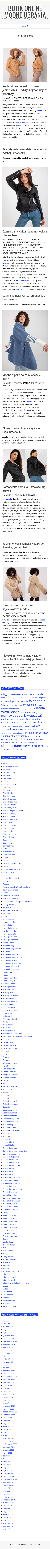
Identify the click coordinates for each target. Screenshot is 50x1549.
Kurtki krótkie (8, 989)
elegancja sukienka (18, 701)
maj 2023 (6, 1423)
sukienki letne (32, 739)
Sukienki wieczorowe (11, 1198)
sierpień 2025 (8, 1347)
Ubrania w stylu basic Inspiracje (16, 1283)
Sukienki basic (9, 1142)
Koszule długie (9, 981)
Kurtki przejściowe (10, 995)
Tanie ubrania (21, 742)
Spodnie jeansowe (10, 1121)
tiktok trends (8, 1251)
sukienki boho (8, 1145)
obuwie (6, 1039)
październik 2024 (10, 1376)
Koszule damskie (10, 978)
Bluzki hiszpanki (9, 799)
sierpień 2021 (8, 1485)
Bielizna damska (9, 784)
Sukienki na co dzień (11, 1177)
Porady (6, 1066)
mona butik (8, 250)
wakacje (6, 1289)
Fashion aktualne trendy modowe (16, 887)
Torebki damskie (9, 1259)
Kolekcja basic (8, 925)
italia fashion (14, 708)
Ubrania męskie (9, 1280)
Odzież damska (9, 1042)
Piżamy (6, 1057)
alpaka (29, 401)
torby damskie (9, 1256)
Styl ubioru (7, 1133)
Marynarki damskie (11, 1019)
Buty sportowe (9, 854)
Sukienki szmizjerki (10, 1192)
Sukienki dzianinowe (11, 1154)
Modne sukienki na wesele (14, 1033)
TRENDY (6, 1265)
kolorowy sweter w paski (27, 709)
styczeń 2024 (8, 1403)
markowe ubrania (10, 719)
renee (41, 729)
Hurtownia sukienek (11, 896)
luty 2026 (6, 1329)
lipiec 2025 (7, 1350)
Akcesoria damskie (10, 766)
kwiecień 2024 (8, 1394)
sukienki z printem (10, 1209)
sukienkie (5, 739)
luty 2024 (6, 1400)
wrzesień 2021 (9, 1482)
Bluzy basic (7, 822)
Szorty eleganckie (10, 1236)
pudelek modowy (10, 1077)
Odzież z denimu (10, 1048)
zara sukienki (35, 746)
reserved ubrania (18, 733)
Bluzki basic (8, 793)
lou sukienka (25, 712)
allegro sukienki (10, 694)
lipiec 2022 (7, 1453)
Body (5, 840)
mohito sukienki (30, 722)
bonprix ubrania (26, 698)
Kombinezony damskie (12, 948)
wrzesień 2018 (9, 1500)
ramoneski (13, 101)
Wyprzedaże (8, 1295)
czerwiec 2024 (8, 1388)
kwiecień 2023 (8, 1426)
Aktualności (7, 769)
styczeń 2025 (8, 1368)
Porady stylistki (9, 1069)
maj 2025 (6, 1356)
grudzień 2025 (9, 1335)
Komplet (6, 951)
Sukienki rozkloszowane (12, 1189)
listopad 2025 (8, 1338)
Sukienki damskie (10, 1148)
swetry (5, 1212)
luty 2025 (6, 1365)
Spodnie (6, 1107)
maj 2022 (6, 1459)
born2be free (8, 846)
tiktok (5, 1248)
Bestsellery (7, 778)
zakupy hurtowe (9, 1300)
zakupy (6, 1297)
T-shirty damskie (10, 1245)
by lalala (35, 698)
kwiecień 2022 (8, 1461)
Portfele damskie (10, 1072)
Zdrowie (6, 1303)
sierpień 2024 (8, 1382)
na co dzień (20, 289)
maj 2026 (6, 1321)
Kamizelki (7, 907)
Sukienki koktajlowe (11, 1163)
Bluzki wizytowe (9, 808)
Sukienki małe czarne (11, 1165)
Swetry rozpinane (10, 1227)
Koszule (6, 975)
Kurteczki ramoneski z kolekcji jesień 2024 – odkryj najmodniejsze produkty (24, 90)
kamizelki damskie (10, 910)
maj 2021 (6, 1494)
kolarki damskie (9, 922)
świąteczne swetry (14, 749)
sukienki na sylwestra (11, 1183)
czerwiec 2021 (8, 1491)
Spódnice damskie (10, 1101)
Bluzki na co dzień (10, 805)
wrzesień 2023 (9, 1415)
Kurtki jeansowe (9, 986)
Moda (8, 98)
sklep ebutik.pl (19, 736)
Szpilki (5, 1239)
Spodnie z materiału (11, 1130)
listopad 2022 (8, 1441)
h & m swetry (18, 705)
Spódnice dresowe (10, 1104)
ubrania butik (32, 743)
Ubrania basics (9, 1274)
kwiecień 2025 (8, 1359)
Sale (4, 1083)
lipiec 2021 (7, 1488)
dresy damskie (9, 872)
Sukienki (6, 1139)
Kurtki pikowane (9, 992)
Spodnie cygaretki (10, 1110)
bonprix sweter (16, 698)
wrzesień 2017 (9, 1526)
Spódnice (7, 1095)
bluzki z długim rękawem (13, 810)
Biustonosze (8, 787)
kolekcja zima (8, 942)
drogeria (6, 875)
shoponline (7, 1089)
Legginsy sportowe (10, 1010)
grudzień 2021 (9, 1473)
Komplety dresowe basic (13, 963)
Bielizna (6, 781)
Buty (5, 849)
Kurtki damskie (13, 239)
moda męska (8, 1028)
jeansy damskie (9, 904)
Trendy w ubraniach (11, 1271)
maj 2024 (6, 1391)
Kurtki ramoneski (10, 1001)
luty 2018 (6, 1520)
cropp (5, 857)
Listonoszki (7, 1016)
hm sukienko (29, 704)
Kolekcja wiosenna (10, 940)
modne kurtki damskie (33, 247)
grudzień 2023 (9, 1406)
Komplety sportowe (11, 969)
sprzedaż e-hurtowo (21, 280)
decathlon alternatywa (12, 863)
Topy (5, 1253)
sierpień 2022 (8, 1450)
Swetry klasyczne (10, 1221)
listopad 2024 (8, 1373)
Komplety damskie (10, 954)
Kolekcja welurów (10, 937)
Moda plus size (9, 1030)
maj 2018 (6, 1511)
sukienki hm (18, 739)
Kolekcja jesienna (10, 928)
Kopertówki (7, 972)
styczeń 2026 (8, 1332)
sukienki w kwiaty (10, 1195)
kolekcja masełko (10, 931)
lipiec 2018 (7, 1506)
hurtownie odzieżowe (11, 898)
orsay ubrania (32, 730)
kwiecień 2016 (8, 1529)
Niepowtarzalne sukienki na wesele (17, 1036)
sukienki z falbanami (11, 1201)
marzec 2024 (8, 1397)
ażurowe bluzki (9, 772)
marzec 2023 (8, 1429)
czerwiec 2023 (8, 1420)
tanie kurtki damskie (24, 250)
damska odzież (30, 383)
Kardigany (7, 913)
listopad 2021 (8, 1476)
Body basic (7, 843)
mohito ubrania (12, 726)
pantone (6, 1051)
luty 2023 (6, 1432)
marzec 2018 (8, 1517)
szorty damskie (9, 1233)
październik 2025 (10, 1341)
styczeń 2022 (8, 1470)
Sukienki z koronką (10, 1207)
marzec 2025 (8, 1362)
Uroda (5, 1286)
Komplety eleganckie (11, 966)
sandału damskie (10, 1086)
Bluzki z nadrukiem (11, 819)
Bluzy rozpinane (9, 834)
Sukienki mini (8, 1174)
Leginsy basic (8, 1013)
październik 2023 (10, 1412)
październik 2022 (10, 1444)
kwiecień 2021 (8, 1497)
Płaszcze (6, 1060)
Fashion (6, 884)
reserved (6, 1080)
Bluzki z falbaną (9, 813)
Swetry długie (8, 1218)
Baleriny (6, 775)
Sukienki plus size (10, 1186)
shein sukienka (33, 732)
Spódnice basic (9, 1098)
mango (35, 712)
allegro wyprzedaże (27, 694)
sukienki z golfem (10, 1204)
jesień (39, 110)
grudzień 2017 (9, 1523)
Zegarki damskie (9, 1306)
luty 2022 (6, 1467)
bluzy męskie (8, 831)
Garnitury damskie (10, 890)
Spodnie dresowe (10, 1116)
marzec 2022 (8, 1464)
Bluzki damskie (9, 796)
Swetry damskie (9, 1215)
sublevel (6, 1136)
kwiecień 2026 (8, 1324)
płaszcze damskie (10, 1063)
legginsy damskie (10, 1007)
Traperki (6, 1262)
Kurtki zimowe (9, 1004)
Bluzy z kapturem (10, 837)
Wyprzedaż (7, 1292)
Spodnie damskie (10, 1113)
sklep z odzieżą (34, 736)
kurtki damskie (30, 98)
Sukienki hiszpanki (10, 1160)
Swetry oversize (9, 1224)
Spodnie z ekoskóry (11, 1127)
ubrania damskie (14, 745)
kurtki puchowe (9, 998)
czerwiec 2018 (8, 1508)
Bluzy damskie (9, 828)
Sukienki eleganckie (11, 1157)
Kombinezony (8, 945)
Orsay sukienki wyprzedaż (20, 727)
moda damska (26, 719)
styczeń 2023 (8, 1435)
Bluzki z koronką (9, 816)
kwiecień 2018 (8, 1514)
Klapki (5, 916)
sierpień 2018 (8, 1503)
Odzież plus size (9, 1045)
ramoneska (6, 263)
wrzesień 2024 (9, 1379)
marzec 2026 (8, 1327)
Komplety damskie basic (13, 957)
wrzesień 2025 (9, 1344)
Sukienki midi (8, 1171)
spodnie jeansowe (22, 122)
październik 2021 (10, 1479)
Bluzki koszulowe (10, 802)
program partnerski (11, 1074)
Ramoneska (7, 499)
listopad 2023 (8, 1409)
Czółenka (6, 860)
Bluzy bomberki (9, 825)
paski (5, 1054)
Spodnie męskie (9, 1124)
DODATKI (6, 866)
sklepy (5, 1092)
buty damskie (8, 852)
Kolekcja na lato (9, 934)
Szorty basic (8, 1230)
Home (5, 893)
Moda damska (8, 1025)
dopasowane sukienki (12, 869)
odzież (28, 726)
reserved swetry (6, 733)
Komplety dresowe (10, 960)
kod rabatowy (8, 919)
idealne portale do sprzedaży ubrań (17, 901)
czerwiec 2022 (8, 1456)
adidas (5, 764)
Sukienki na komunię (11, 1180)
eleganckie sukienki (11, 878)
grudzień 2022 (9, 1438)
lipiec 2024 (7, 1385)
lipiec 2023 (7, 1417)
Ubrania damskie (10, 1277)
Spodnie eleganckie (11, 1118)
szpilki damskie (9, 1242)
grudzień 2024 (9, 1371)
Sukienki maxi (8, 1168)
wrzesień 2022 (9, 1447)
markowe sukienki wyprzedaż (21, 715)
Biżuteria (6, 790)
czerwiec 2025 (8, 1353)
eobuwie (6, 881)
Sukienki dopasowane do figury (15, 1151)
